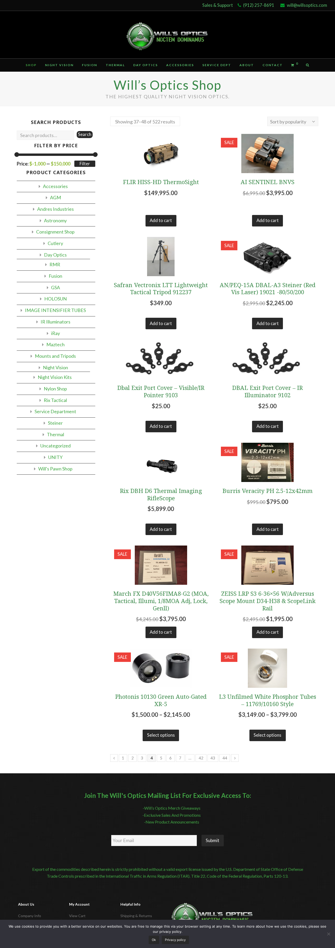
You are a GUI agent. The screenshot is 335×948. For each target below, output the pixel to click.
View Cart (77, 915)
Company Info (29, 915)
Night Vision (55, 367)
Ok (154, 940)
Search (84, 134)
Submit (212, 840)
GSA (55, 287)
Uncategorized (55, 446)
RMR (54, 264)
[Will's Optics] (167, 34)
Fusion (55, 276)
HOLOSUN (55, 299)
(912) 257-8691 (258, 5)
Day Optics (55, 255)
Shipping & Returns (136, 915)
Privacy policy (175, 940)
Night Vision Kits (55, 377)
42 (201, 758)
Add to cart (161, 220)
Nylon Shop (55, 388)
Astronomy (55, 220)
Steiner (55, 423)
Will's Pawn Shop (55, 469)
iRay (55, 333)
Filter (85, 163)
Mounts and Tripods (55, 356)
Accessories (55, 186)
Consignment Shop (55, 232)
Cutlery (55, 243)
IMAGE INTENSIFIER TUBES (55, 310)
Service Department (55, 411)
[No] (328, 933)
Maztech (55, 344)
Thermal (55, 434)
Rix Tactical (55, 400)
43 (212, 758)
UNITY (55, 457)
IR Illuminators (55, 322)
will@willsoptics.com (307, 5)
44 (224, 758)
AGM (55, 197)
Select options (161, 735)
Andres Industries (55, 209)
